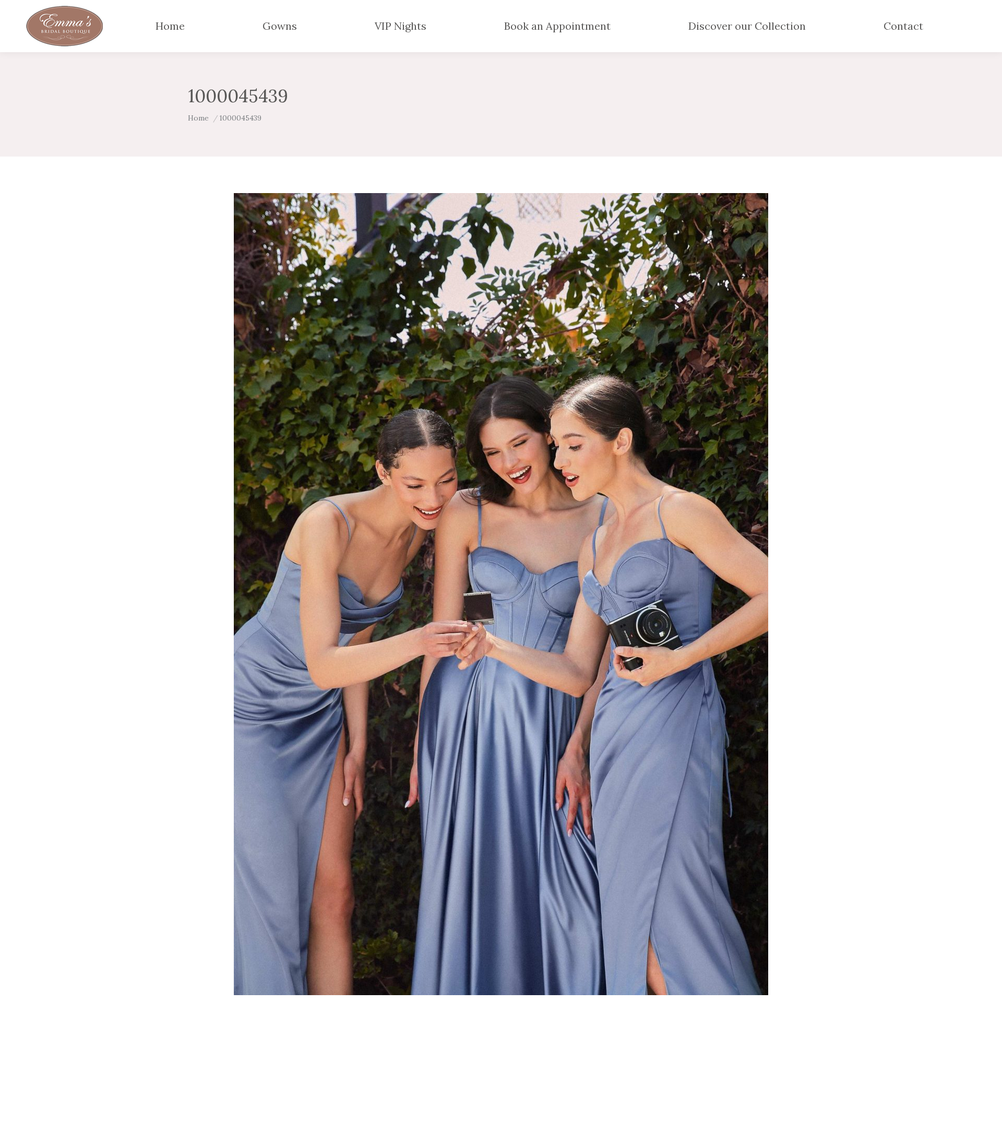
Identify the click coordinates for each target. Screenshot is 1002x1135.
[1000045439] (501, 594)
